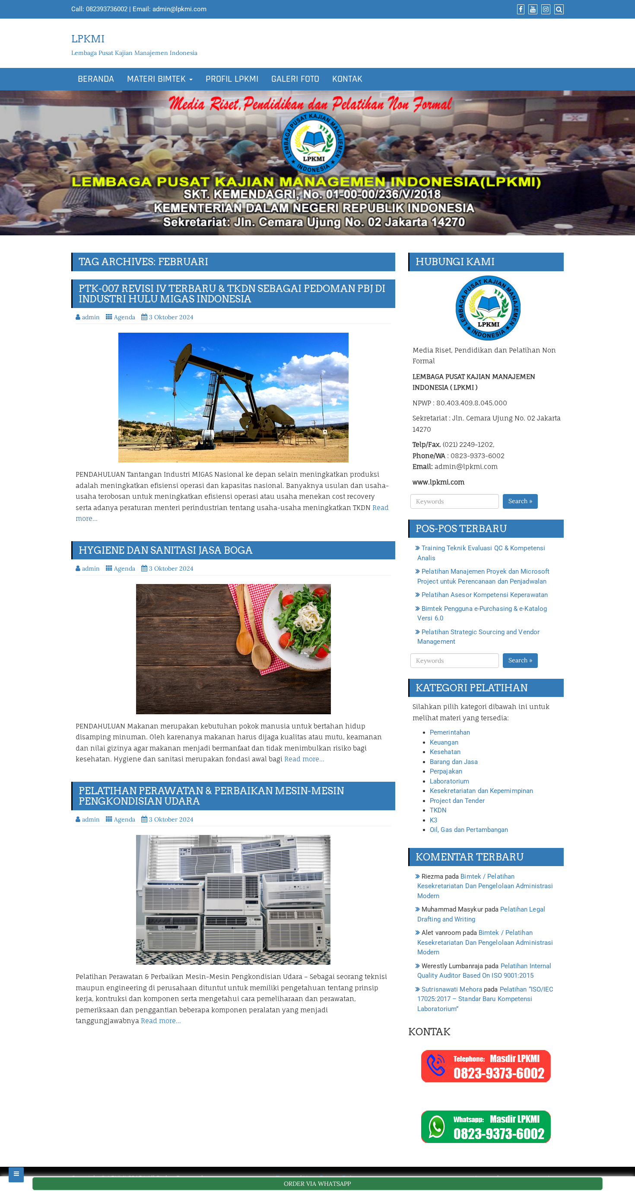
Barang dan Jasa (454, 762)
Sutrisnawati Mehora (452, 989)
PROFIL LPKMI (232, 79)
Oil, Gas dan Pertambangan (469, 830)
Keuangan (444, 742)
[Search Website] (558, 9)
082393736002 (106, 9)
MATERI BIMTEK (157, 79)
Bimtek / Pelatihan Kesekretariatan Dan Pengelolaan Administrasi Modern (485, 886)
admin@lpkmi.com (179, 9)
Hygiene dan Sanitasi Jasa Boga (166, 550)
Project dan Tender (457, 801)
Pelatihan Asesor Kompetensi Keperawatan (485, 595)
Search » (520, 501)
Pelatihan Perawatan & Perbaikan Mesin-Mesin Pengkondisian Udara (211, 796)
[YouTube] (531, 9)
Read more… (304, 759)
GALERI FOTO (295, 79)
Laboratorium (449, 781)
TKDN (438, 810)
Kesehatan (445, 752)
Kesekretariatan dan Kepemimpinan (481, 791)
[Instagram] (544, 9)
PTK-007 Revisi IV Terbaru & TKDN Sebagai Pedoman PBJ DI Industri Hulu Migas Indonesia (232, 294)
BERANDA (96, 79)
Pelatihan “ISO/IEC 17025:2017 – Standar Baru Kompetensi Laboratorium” (485, 999)
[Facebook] (519, 9)
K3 (433, 820)
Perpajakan (446, 771)
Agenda (124, 317)
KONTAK (347, 79)
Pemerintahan (450, 732)
